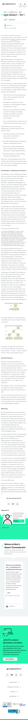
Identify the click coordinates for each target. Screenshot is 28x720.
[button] (14, 683)
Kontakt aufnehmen (16, 521)
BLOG (20, 12)
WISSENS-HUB (13, 12)
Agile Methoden (12, 19)
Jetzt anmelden (9, 659)
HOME (5, 12)
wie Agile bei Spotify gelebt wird (11, 156)
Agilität (5, 19)
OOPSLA (13, 39)
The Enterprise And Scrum (10, 138)
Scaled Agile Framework (15, 143)
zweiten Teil (4, 487)
